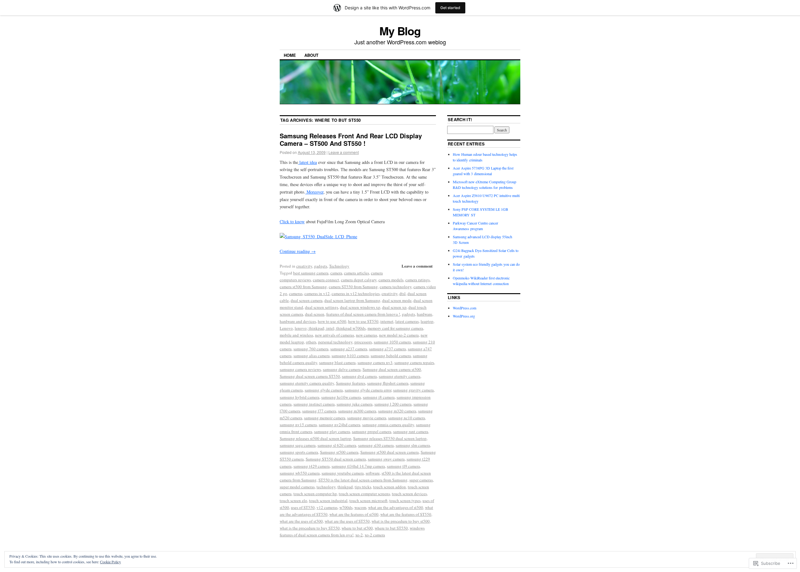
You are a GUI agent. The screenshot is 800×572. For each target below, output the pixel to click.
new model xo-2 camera (399, 335)
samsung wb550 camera (300, 473)
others (311, 342)
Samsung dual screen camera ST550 (310, 376)
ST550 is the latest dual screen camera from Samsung (363, 480)
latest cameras (407, 321)
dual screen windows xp (360, 307)
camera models (390, 280)
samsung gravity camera (413, 390)
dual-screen (314, 314)
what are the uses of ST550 (347, 521)
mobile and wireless (296, 335)
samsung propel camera (371, 431)
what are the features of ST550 (405, 514)
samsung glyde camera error (368, 390)
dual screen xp (394, 307)
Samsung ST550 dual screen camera (336, 459)
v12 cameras (327, 507)
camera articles (356, 273)
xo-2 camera (375, 535)
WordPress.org (464, 315)
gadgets (320, 266)
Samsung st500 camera (339, 452)
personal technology (335, 342)
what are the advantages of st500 (395, 507)
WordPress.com (464, 307)
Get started (450, 7)
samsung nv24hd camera (339, 424)
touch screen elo (293, 500)
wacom (360, 507)
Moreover (314, 192)
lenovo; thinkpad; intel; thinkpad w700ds (330, 328)
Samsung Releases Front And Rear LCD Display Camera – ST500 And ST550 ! (351, 139)
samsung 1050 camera (392, 342)
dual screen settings (321, 307)
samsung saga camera (298, 445)
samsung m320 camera (397, 411)
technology (326, 487)
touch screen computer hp (315, 493)
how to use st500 (332, 321)
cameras (295, 293)
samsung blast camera (337, 362)
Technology (339, 266)
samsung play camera (332, 431)
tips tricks (363, 487)
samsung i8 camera (379, 397)
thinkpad (345, 487)
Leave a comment (343, 152)
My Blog (400, 30)
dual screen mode (397, 300)
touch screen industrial (328, 500)
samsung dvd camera (359, 376)
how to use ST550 (363, 321)
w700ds (345, 507)
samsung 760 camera (310, 349)
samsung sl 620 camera (337, 445)
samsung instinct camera (314, 404)
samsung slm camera (413, 445)
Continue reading (298, 251)
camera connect (326, 280)
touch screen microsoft (368, 500)
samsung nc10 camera (406, 418)
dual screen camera (306, 300)
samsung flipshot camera (387, 383)
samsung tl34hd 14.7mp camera (358, 466)
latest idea (307, 162)
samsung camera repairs (414, 362)
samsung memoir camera (324, 418)
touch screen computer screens (364, 493)
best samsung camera (310, 273)
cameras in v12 (317, 293)
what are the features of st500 (353, 514)
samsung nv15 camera (298, 424)
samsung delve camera (342, 369)
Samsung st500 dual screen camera (389, 452)
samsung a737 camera (387, 349)
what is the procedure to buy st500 (401, 521)
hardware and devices (298, 321)
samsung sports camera (299, 452)
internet (386, 321)
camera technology (396, 286)
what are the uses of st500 (301, 521)
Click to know (292, 221)
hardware (424, 314)
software (373, 473)
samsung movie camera (366, 418)
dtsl (402, 293)
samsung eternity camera (399, 376)
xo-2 (359, 535)
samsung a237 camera (348, 349)
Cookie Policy (110, 561)
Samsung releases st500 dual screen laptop (315, 438)
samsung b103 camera (350, 355)
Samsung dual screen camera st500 (391, 369)
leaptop (427, 321)
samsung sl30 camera (376, 445)
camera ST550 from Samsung (353, 286)
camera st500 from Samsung (303, 286)
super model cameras (297, 487)
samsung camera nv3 (375, 362)
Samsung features (350, 383)
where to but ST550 (391, 528)
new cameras (366, 335)
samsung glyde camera (324, 390)
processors (363, 342)
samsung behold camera (391, 355)
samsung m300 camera (357, 411)
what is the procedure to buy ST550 (310, 528)
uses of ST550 (303, 507)
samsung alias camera (311, 355)
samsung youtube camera (343, 473)
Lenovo (286, 328)
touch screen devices (409, 493)
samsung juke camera (354, 404)
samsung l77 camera (319, 411)
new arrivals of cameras (334, 335)
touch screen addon (389, 487)
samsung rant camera (410, 431)
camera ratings (417, 280)
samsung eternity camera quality (307, 383)
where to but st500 (357, 528)
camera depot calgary (359, 280)
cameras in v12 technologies (356, 293)
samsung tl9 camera (403, 466)
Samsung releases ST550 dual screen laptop (390, 438)
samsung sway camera (386, 459)
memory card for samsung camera (395, 328)
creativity (304, 266)
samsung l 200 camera (393, 404)
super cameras (421, 480)
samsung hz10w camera (341, 397)
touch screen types (405, 500)
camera (336, 273)
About (311, 55)
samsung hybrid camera (299, 397)
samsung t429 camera (311, 466)
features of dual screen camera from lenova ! (363, 314)
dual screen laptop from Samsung (352, 300)
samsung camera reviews (300, 369)
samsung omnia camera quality (388, 424)
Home (290, 55)
